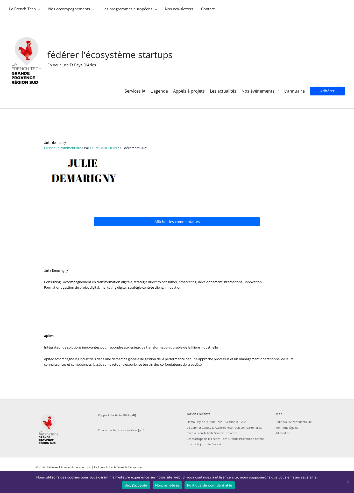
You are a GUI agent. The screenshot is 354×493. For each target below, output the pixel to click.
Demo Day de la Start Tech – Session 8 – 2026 (217, 422)
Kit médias (282, 433)
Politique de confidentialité (293, 422)
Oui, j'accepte (135, 485)
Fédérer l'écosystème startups (110, 54)
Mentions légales (286, 427)
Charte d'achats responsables (117, 430)
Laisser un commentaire (62, 147)
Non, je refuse (167, 485)
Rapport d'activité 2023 (113, 415)
